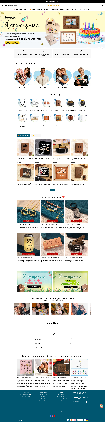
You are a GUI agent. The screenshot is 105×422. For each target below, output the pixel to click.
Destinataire (46, 9)
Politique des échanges (43, 400)
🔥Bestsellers (32, 9)
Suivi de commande (43, 396)
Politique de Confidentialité (61, 398)
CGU (61, 400)
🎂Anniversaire (73, 9)
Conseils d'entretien (43, 407)
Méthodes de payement (61, 396)
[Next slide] (90, 76)
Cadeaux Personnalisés (64, 9)
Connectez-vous (43, 394)
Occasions (80, 9)
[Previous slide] (15, 76)
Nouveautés (39, 9)
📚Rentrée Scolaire (18, 9)
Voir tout (52, 190)
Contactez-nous (62, 409)
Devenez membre (87, 9)
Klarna (61, 405)
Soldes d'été (25, 9)
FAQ (43, 402)
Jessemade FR (21, 420)
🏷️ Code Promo (62, 402)
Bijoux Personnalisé (54, 9)
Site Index (61, 407)
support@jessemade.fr (26, 396)
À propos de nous (61, 394)
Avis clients (43, 405)
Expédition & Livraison (43, 398)
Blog (61, 411)
